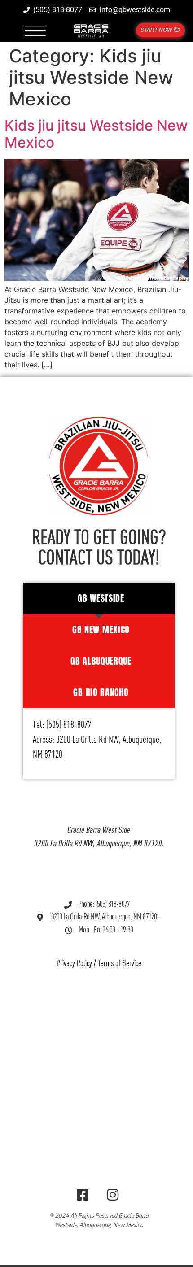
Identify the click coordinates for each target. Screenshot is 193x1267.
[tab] (99, 598)
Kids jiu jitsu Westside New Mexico (96, 134)
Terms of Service (119, 963)
